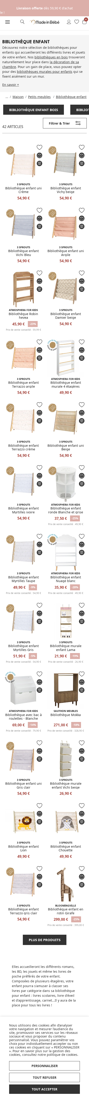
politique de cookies (62, 1054)
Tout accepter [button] (44, 1089)
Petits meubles (39, 97)
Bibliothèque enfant (71, 97)
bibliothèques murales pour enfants (44, 71)
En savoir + (10, 84)
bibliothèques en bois (51, 57)
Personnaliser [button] (44, 1066)
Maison (18, 97)
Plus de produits (44, 939)
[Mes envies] (76, 22)
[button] (7, 22)
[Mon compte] (69, 22)
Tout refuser (44, 1077)
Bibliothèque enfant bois (33, 109)
